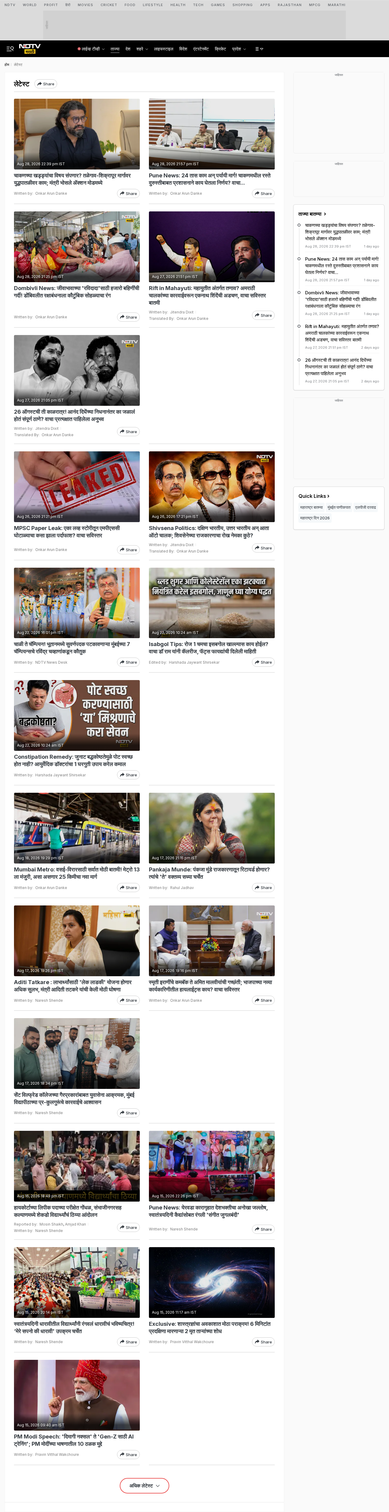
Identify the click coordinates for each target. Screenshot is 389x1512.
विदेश (183, 48)
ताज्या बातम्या (310, 214)
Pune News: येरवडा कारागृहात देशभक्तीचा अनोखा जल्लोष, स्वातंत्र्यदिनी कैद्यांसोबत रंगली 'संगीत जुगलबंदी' (208, 1211)
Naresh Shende (49, 1000)
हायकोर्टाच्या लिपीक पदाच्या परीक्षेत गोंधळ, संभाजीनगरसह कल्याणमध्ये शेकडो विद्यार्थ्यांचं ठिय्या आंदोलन (68, 1211)
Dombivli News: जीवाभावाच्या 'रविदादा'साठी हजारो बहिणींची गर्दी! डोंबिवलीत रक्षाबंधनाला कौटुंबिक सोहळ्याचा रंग (76, 292)
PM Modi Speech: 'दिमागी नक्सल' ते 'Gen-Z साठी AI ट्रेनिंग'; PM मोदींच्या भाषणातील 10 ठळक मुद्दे (74, 1440)
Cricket (109, 5)
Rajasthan (290, 5)
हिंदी (68, 5)
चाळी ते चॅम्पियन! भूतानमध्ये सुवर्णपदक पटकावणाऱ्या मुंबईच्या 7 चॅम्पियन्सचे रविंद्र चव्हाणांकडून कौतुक (72, 648)
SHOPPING (242, 5)
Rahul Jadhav (182, 887)
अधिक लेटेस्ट (141, 1486)
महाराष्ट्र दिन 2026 (315, 517)
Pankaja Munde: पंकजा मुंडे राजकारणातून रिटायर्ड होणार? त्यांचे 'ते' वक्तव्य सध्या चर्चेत (209, 873)
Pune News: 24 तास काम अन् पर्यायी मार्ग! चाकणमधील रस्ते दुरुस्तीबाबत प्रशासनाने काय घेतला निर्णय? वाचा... (209, 179)
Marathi (337, 5)
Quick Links (312, 496)
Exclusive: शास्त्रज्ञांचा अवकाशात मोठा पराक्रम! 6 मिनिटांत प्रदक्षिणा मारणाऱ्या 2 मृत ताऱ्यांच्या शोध (209, 1327)
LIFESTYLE (153, 5)
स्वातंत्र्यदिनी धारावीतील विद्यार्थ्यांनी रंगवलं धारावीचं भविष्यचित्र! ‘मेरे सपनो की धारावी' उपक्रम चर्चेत (74, 1327)
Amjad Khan (75, 1224)
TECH (198, 5)
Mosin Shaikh (51, 1224)
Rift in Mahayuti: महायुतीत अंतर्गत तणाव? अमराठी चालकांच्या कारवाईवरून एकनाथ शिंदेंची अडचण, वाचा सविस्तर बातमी (207, 295)
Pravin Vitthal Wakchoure (192, 1341)
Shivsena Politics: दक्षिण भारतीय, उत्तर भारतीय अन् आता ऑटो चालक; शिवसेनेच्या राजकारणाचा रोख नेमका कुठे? (209, 532)
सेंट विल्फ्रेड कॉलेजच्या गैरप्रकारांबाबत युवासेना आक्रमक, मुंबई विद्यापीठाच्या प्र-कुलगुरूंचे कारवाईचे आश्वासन (74, 1098)
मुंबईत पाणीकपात (339, 507)
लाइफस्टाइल (163, 48)
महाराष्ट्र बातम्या (311, 507)
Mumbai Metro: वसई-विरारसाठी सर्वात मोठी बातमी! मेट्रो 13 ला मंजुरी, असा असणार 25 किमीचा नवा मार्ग (77, 873)
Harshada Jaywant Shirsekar (194, 662)
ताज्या (115, 48)
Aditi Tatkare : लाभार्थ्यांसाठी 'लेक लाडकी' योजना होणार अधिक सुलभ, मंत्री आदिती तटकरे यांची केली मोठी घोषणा (73, 986)
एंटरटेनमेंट (201, 48)
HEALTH (178, 5)
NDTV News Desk (51, 662)
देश (128, 48)
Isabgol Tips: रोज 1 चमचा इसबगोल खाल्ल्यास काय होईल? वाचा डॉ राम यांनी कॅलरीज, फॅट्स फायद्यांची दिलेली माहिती (208, 648)
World (30, 5)
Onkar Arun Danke (51, 193)
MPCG (315, 5)
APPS (265, 5)
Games (218, 5)
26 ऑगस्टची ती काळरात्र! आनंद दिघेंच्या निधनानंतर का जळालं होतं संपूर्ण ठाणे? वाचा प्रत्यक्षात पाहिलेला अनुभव (74, 415)
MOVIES (85, 5)
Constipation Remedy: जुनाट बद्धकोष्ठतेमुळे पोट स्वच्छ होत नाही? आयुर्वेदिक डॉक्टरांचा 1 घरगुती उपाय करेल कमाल (73, 760)
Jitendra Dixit (182, 312)
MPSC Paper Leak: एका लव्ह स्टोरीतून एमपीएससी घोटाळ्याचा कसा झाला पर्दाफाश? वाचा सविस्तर (67, 532)
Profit (51, 5)
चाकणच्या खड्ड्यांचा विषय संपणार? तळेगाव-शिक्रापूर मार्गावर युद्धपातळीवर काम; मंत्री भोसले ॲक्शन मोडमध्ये (72, 179)
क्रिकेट (220, 48)
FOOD (130, 5)
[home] (30, 47)
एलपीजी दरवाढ (365, 507)
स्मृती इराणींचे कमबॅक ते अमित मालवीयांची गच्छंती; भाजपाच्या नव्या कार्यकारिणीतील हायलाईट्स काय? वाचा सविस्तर (210, 986)
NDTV (10, 5)
